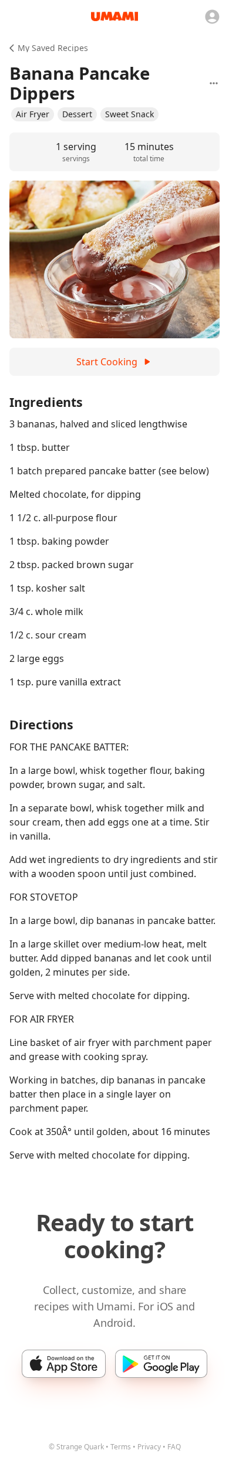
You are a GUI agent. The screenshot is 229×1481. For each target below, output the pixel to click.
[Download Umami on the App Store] (64, 1364)
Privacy (149, 1447)
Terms (120, 1447)
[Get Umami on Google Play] (161, 1364)
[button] (32, 114)
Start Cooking (106, 361)
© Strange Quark (76, 1447)
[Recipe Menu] (214, 83)
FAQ (174, 1447)
